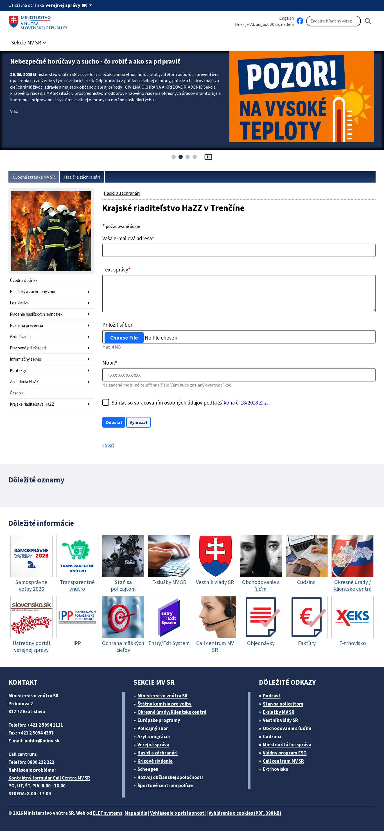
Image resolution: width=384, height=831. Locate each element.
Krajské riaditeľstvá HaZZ (32, 404)
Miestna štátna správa (287, 745)
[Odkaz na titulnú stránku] (39, 21)
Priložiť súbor (117, 324)
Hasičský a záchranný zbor (33, 291)
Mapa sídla (136, 813)
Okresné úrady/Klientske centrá (171, 712)
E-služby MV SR (278, 712)
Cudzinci (272, 736)
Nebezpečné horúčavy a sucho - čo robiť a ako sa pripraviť (95, 61)
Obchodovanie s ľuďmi (287, 728)
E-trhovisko (275, 769)
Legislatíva (19, 303)
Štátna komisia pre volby (164, 704)
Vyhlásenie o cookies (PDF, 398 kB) (245, 813)
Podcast (272, 696)
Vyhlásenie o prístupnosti (178, 813)
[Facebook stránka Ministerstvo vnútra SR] (300, 21)
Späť (109, 445)
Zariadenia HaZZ (24, 381)
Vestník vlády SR (280, 720)
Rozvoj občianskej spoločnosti (170, 777)
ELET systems (107, 813)
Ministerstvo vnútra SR (162, 696)
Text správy (116, 269)
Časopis (17, 393)
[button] (29, 41)
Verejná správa (153, 745)
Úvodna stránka (23, 280)
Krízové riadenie (155, 761)
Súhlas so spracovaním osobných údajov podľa (190, 402)
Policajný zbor (152, 728)
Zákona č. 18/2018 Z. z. (243, 402)
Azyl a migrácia (153, 736)
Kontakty (18, 370)
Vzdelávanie (20, 336)
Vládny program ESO (285, 753)
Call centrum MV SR (283, 761)
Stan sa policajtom (283, 704)
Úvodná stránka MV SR (34, 177)
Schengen (148, 769)
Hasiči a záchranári (82, 177)
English (286, 18)
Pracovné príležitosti (28, 348)
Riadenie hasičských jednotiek (36, 314)
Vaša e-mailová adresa (128, 238)
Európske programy (158, 720)
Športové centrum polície (165, 785)
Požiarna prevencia (26, 325)
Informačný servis (25, 359)
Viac (14, 111)
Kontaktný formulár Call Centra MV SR (49, 778)
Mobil (109, 362)
